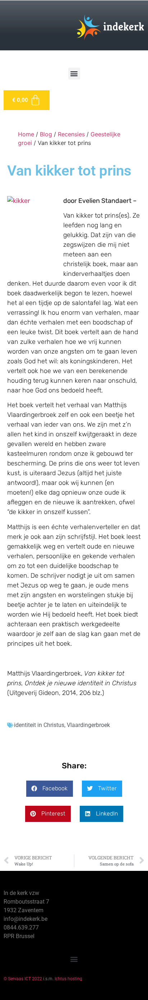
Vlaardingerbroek (88, 725)
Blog (46, 134)
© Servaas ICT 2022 (23, 978)
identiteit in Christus (39, 725)
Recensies (71, 134)
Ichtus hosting (68, 978)
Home (26, 134)
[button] (74, 73)
